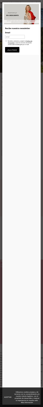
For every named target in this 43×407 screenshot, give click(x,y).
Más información (27, 402)
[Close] (41, 2)
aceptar (7, 397)
